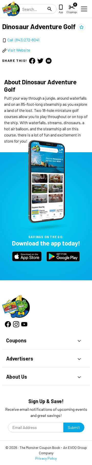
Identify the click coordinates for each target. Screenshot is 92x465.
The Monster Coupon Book (40, 447)
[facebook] (32, 60)
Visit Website (18, 50)
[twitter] (40, 60)
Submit (74, 427)
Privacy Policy (46, 458)
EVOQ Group (77, 447)
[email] (48, 60)
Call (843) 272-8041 (23, 39)
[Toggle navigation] (84, 9)
